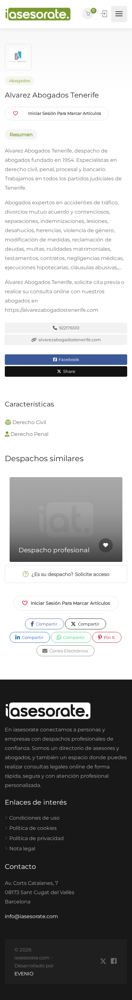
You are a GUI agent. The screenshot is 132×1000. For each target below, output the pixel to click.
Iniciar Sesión (104, 14)
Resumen (21, 134)
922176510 (68, 327)
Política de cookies (33, 828)
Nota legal (22, 849)
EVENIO (24, 974)
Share (68, 371)
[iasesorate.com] (38, 14)
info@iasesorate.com (31, 916)
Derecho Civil (29, 422)
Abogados (19, 80)
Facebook (68, 359)
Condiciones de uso (34, 818)
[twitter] (103, 961)
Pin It (109, 637)
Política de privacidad (36, 838)
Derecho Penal (29, 434)
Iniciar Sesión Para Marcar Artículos (70, 603)
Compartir (46, 623)
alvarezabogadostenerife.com (69, 339)
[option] (66, 519)
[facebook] (114, 961)
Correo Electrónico (68, 650)
